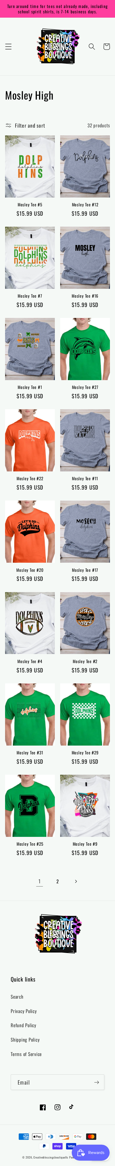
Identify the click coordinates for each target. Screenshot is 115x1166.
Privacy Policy (24, 1010)
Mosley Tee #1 (30, 387)
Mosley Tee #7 (30, 295)
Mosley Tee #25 (30, 843)
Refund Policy (23, 1025)
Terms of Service (26, 1053)
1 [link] (40, 881)
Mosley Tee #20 (29, 570)
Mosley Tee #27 (85, 387)
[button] (8, 46)
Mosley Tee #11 (85, 478)
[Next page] (75, 881)
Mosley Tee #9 (85, 843)
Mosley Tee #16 (85, 295)
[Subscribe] (96, 1082)
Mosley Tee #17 (85, 570)
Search (17, 996)
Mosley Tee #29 (85, 752)
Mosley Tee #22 (30, 478)
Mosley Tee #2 (85, 661)
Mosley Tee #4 (29, 661)
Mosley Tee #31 (30, 752)
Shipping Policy (25, 1039)
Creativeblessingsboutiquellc (50, 1157)
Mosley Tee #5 (30, 204)
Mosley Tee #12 (85, 204)
